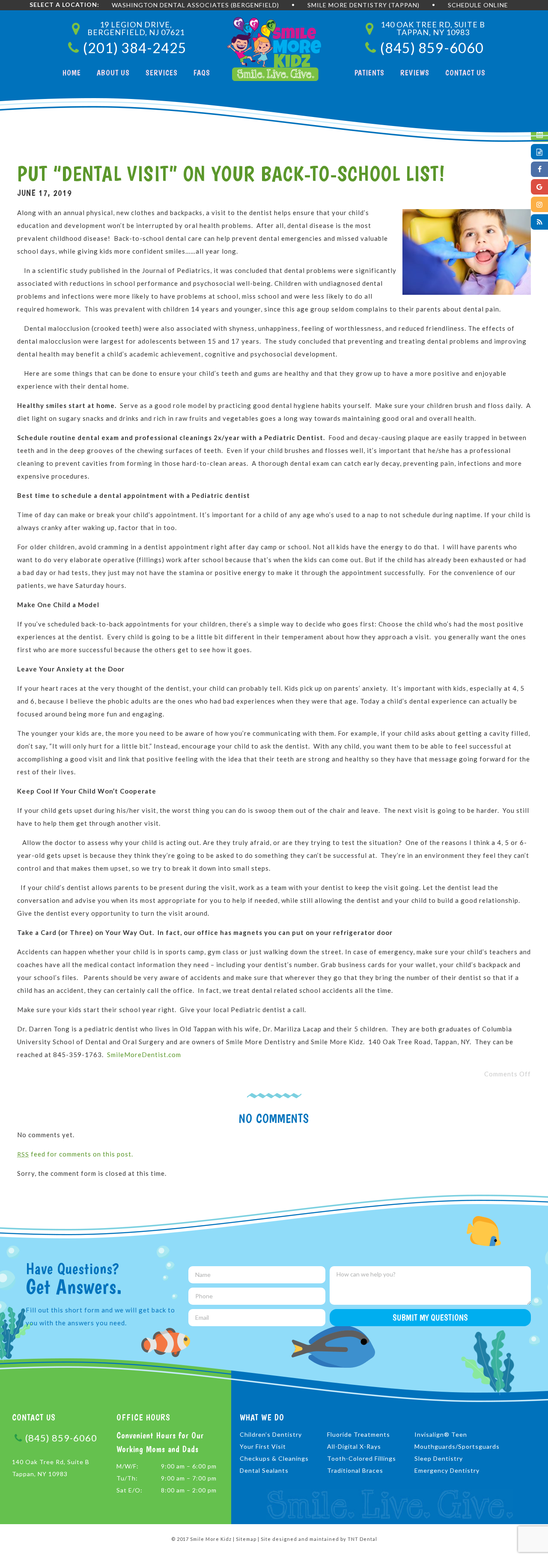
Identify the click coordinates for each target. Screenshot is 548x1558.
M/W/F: (127, 1466)
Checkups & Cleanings (274, 1458)
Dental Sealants (264, 1470)
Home (72, 72)
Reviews (414, 72)
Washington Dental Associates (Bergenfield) (195, 5)
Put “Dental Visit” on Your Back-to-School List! (231, 174)
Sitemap (246, 1539)
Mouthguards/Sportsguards (457, 1446)
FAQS (202, 72)
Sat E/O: (129, 1490)
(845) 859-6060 (61, 1438)
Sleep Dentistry (438, 1458)
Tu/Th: (127, 1478)
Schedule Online (478, 5)
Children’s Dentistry (271, 1434)
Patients (369, 72)
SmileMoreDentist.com (144, 1054)
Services (162, 72)
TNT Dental (362, 1539)
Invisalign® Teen (440, 1434)
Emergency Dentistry (447, 1470)
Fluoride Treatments (358, 1434)
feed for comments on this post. (75, 1154)
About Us (113, 72)
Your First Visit (263, 1446)
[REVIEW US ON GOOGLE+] (539, 187)
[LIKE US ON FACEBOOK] (539, 169)
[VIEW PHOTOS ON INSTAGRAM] (539, 204)
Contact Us (465, 72)
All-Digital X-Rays (354, 1446)
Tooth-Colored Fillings (361, 1458)
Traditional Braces (355, 1470)
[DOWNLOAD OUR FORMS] (539, 151)
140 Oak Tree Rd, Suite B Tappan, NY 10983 (50, 1467)
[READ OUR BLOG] (539, 222)
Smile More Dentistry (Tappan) (363, 5)
